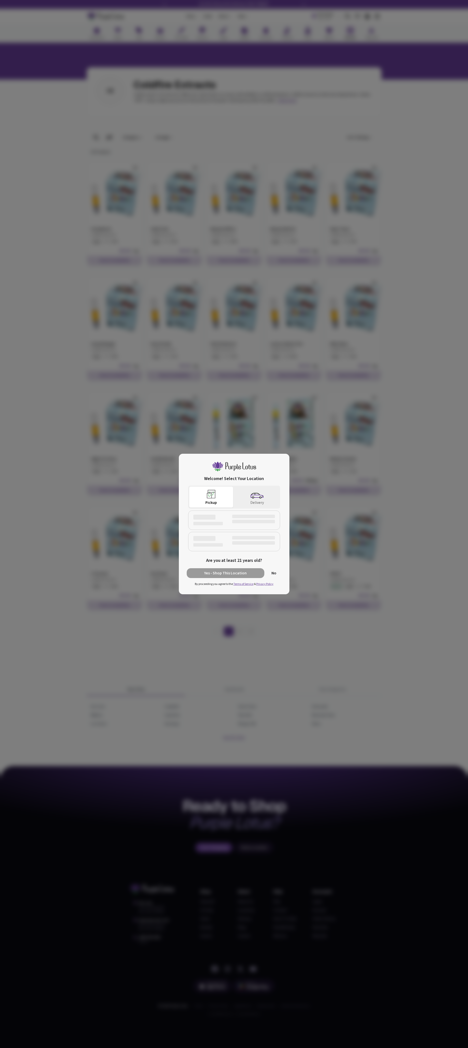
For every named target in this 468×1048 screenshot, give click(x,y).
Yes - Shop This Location (225, 573)
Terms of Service (243, 584)
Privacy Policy (264, 584)
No (273, 573)
